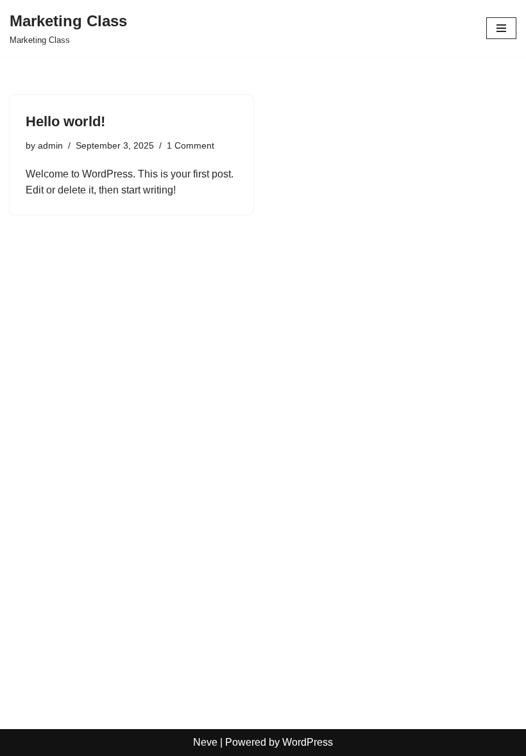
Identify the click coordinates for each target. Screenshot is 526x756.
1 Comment (190, 145)
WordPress (307, 742)
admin (50, 145)
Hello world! (65, 121)
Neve (205, 742)
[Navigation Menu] (501, 28)
